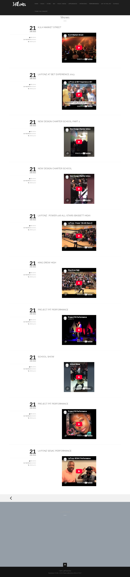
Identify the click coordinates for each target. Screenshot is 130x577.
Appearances (73, 3)
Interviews (83, 3)
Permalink (33, 41)
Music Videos (61, 3)
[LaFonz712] (19, 4)
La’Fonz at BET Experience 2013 (56, 74)
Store (49, 3)
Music (42, 3)
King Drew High (47, 262)
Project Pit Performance (53, 309)
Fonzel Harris (59, 573)
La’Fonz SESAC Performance (55, 451)
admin (34, 37)
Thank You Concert (41, 11)
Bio (54, 3)
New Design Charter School (55, 168)
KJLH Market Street (49, 27)
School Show (46, 356)
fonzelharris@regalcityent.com (65, 536)
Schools (116, 3)
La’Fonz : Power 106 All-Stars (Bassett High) (64, 215)
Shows (34, 39)
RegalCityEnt (78, 573)
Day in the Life (106, 3)
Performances (94, 3)
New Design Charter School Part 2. (59, 121)
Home (36, 3)
